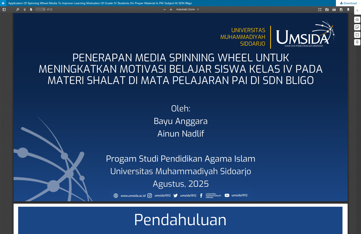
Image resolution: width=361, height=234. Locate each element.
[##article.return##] (3, 3)
